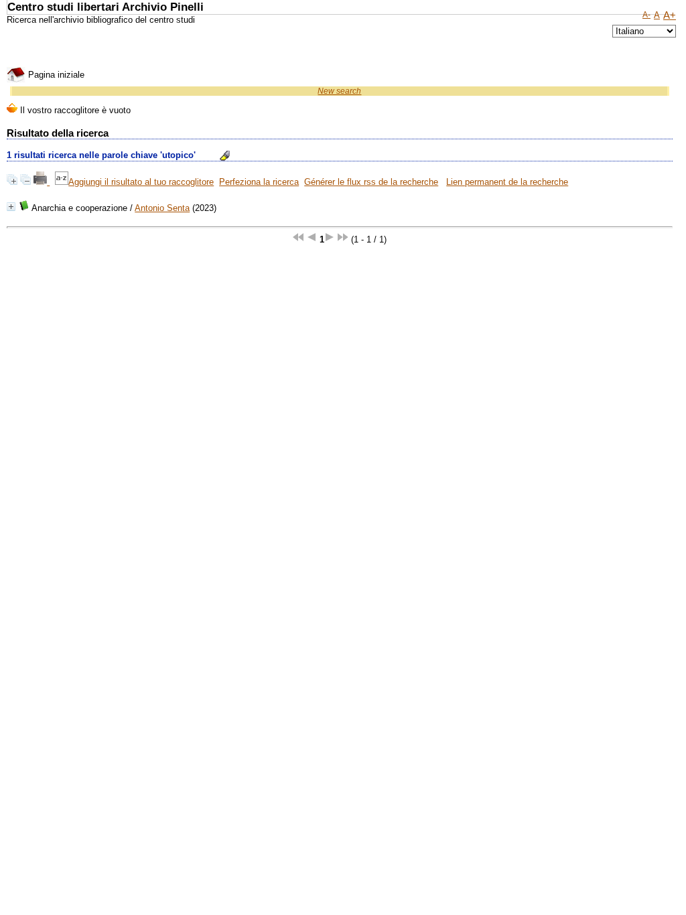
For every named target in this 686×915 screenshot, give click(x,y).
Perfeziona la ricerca (259, 182)
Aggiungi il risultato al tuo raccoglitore (141, 182)
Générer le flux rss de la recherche (371, 182)
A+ (669, 15)
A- (646, 14)
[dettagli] (11, 206)
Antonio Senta (162, 208)
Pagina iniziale (54, 75)
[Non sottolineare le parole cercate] (225, 156)
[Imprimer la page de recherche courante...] (41, 182)
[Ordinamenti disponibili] (61, 182)
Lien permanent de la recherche (507, 182)
